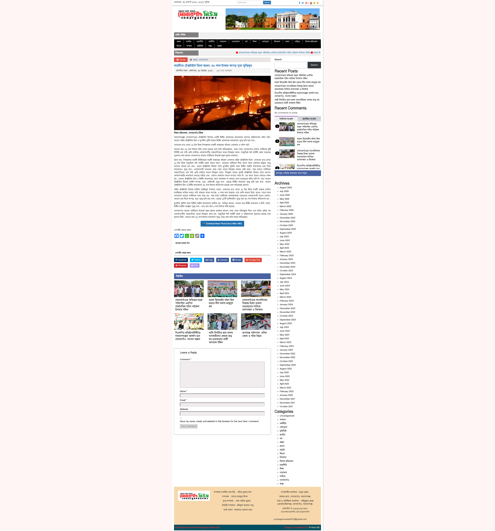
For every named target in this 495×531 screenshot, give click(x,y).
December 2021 (287, 399)
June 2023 (285, 331)
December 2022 (287, 353)
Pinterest (181, 265)
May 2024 (284, 289)
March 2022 (285, 387)
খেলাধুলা (265, 41)
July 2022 (284, 372)
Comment (185, 359)
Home (182, 59)
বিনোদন (277, 41)
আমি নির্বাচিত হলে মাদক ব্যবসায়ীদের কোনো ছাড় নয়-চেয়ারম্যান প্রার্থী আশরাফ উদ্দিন (221, 337)
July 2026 (284, 191)
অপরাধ (189, 46)
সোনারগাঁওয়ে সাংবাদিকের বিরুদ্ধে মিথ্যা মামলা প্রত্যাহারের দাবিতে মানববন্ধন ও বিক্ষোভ (254, 304)
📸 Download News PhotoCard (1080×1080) (222, 223)
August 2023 (286, 323)
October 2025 (286, 225)
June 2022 (285, 376)
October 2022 (286, 361)
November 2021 (287, 402)
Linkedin (223, 260)
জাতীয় (188, 41)
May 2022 (284, 380)
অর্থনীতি (211, 41)
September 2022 (288, 365)
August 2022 (286, 368)
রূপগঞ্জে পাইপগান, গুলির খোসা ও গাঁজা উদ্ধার (254, 334)
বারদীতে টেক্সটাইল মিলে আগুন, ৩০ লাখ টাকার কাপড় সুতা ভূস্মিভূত (213, 66)
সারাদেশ (223, 41)
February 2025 (287, 255)
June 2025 (285, 240)
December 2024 (287, 263)
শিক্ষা (255, 41)
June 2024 (285, 285)
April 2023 (284, 338)
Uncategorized (287, 415)
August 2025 (286, 232)
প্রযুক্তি (219, 46)
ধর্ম (246, 41)
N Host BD (314, 527)
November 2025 (287, 221)
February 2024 (287, 300)
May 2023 (284, 334)
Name (183, 391)
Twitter (197, 260)
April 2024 (284, 293)
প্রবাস (287, 41)
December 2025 (287, 217)
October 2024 (286, 270)
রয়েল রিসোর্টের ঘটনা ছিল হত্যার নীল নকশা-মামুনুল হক (314, 52)
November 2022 (287, 357)
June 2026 (285, 195)
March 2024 (285, 297)
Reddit (237, 260)
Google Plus (254, 260)
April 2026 (284, 202)
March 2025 (285, 251)
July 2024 (284, 282)
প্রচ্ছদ (179, 41)
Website (184, 409)
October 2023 (286, 315)
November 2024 (287, 267)
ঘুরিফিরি (200, 46)
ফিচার (179, 46)
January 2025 (286, 259)
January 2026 (286, 214)
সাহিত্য (297, 41)
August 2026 (286, 187)
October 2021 (286, 406)
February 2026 (287, 210)
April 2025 (284, 248)
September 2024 (288, 274)
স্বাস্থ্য (210, 46)
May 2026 (284, 199)
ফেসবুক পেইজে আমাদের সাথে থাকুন (291, 173)
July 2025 (284, 236)
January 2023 (286, 350)
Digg (210, 260)
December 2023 (287, 308)
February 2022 (287, 391)
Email (183, 400)
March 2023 (285, 342)
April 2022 (284, 383)
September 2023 (288, 319)
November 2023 (287, 312)
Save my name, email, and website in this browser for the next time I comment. (219, 421)
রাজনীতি (200, 41)
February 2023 (287, 346)
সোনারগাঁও (236, 41)
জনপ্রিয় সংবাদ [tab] (309, 118)
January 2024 (286, 304)
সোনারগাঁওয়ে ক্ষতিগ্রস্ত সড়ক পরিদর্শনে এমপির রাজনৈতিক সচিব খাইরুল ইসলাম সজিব (252, 52)
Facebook (181, 260)
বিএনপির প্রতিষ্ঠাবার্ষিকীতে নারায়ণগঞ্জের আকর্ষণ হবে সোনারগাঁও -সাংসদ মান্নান (188, 336)
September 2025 (288, 229)
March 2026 (285, 206)
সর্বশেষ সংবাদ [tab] (286, 118)
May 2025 (284, 244)
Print (195, 265)
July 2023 (284, 327)
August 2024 (286, 278)
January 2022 (286, 395)
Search (267, 2)
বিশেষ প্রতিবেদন (311, 41)
